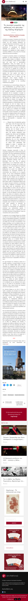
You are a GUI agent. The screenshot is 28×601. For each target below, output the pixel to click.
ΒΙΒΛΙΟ (12, 22)
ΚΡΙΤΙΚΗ (16, 22)
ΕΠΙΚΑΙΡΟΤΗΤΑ (6, 448)
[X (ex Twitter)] (5, 592)
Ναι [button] (15, 599)
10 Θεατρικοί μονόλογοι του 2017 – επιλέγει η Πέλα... (12, 459)
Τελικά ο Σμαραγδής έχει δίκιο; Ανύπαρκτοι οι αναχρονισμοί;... (14, 438)
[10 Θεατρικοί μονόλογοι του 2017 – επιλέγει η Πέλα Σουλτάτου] (14, 450)
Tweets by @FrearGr (9, 547)
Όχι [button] (19, 599)
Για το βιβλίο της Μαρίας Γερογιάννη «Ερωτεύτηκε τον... (13, 480)
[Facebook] (3, 592)
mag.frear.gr (14, 416)
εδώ (7, 344)
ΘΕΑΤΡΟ (11, 448)
